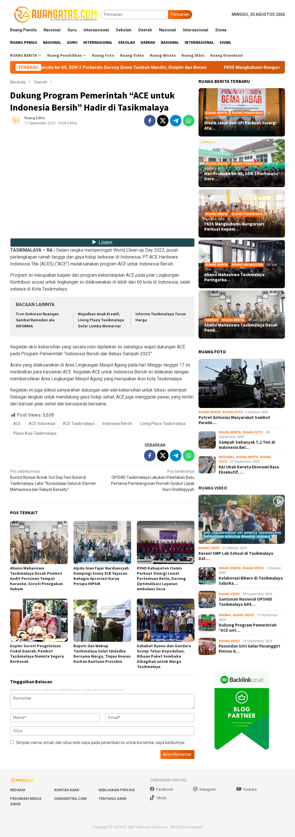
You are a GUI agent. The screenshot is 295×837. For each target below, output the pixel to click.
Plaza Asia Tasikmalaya (34, 433)
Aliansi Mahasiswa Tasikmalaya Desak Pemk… (240, 327)
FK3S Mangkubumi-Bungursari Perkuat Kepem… (234, 226)
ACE (17, 423)
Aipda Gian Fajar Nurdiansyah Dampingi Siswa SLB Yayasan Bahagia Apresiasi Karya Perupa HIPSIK (101, 575)
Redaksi (17, 790)
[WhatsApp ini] (188, 120)
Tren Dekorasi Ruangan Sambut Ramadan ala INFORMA (37, 320)
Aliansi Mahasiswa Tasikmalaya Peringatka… (234, 277)
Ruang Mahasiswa (247, 265)
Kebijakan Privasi (117, 790)
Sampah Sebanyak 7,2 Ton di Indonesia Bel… (247, 445)
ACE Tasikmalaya (78, 423)
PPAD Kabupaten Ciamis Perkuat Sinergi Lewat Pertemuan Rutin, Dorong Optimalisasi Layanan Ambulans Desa (161, 578)
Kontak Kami (66, 790)
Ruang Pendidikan (247, 113)
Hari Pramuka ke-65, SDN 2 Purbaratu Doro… (241, 176)
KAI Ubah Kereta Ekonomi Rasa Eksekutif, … (249, 469)
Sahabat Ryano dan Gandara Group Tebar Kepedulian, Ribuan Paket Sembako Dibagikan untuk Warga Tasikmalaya (164, 656)
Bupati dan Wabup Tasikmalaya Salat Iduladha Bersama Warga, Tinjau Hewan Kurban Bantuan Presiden (102, 653)
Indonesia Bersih (117, 423)
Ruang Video (209, 548)
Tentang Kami (112, 798)
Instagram (207, 789)
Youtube (250, 789)
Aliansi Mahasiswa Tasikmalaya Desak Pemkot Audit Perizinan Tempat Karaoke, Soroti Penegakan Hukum (36, 578)
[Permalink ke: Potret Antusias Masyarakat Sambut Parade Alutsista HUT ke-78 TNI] (241, 383)
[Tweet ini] (163, 120)
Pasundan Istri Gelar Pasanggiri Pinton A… (249, 649)
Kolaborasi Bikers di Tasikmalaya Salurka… (251, 581)
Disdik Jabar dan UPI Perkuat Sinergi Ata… (240, 125)
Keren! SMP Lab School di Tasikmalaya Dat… (235, 556)
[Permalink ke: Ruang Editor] (16, 120)
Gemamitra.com (70, 798)
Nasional (227, 457)
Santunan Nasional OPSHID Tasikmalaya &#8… (245, 602)
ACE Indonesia (42, 423)
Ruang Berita (216, 113)
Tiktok (161, 798)
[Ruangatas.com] (55, 14)
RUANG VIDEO (212, 488)
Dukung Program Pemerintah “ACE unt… (248, 627)
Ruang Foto (232, 412)
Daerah (211, 320)
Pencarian (180, 14)
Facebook (164, 789)
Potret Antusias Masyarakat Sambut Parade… (234, 420)
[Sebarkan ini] (150, 120)
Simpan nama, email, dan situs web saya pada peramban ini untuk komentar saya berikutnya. (100, 742)
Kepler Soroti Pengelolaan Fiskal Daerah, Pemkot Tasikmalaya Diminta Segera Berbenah (37, 653)
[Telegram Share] (175, 120)
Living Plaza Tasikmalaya (163, 423)
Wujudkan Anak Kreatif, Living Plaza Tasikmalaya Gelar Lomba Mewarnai (101, 320)
